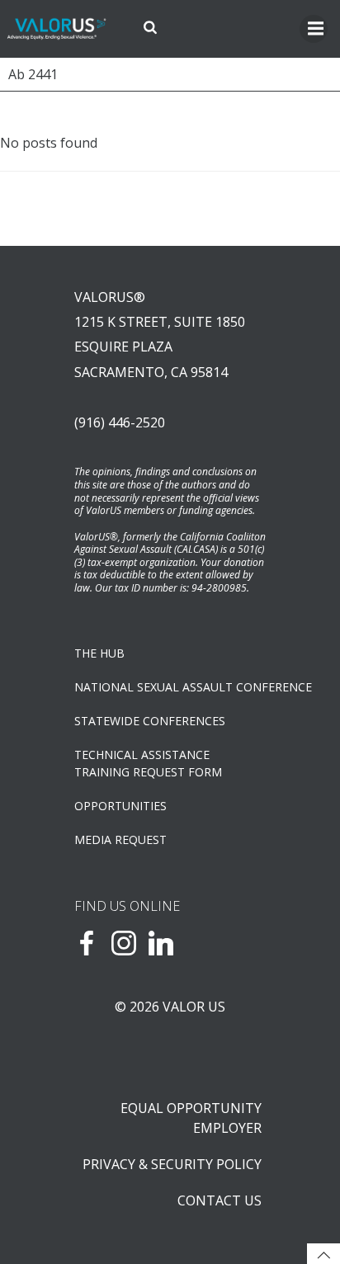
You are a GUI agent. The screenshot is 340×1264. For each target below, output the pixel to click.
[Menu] (314, 29)
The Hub (99, 653)
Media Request (120, 839)
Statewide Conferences (149, 721)
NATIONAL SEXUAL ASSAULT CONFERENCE (170, 687)
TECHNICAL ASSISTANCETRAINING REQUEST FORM (148, 763)
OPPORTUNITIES (120, 806)
